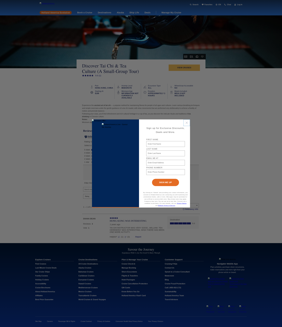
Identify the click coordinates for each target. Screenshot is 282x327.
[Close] (186, 122)
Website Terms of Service (166, 205)
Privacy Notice (182, 203)
